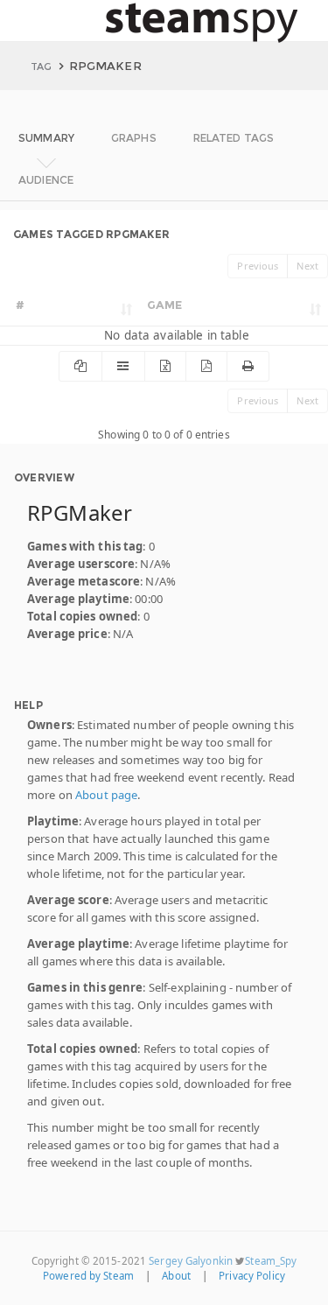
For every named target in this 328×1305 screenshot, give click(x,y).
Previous (257, 265)
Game (165, 305)
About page (106, 795)
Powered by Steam (88, 1275)
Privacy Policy (252, 1275)
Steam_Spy (271, 1260)
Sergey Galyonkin (191, 1260)
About (176, 1275)
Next (307, 265)
